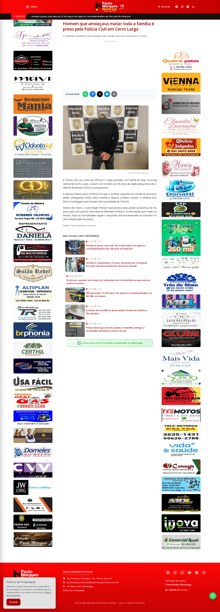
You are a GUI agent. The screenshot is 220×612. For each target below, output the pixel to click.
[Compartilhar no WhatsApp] (85, 94)
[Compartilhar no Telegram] (107, 94)
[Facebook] (176, 6)
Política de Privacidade (74, 590)
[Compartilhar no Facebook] (93, 94)
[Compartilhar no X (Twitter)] (100, 94)
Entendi (13, 602)
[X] (187, 6)
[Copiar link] (114, 94)
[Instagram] (182, 6)
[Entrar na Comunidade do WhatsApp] (212, 595)
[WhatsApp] (193, 6)
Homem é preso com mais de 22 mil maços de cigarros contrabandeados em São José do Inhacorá (81, 16)
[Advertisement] (110, 64)
